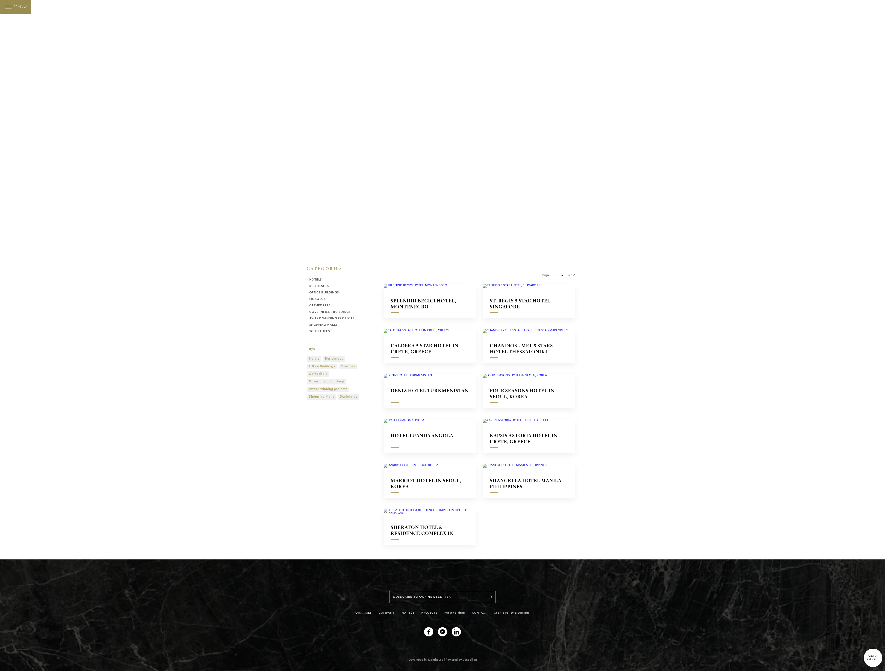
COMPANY (387, 613)
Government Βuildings (327, 381)
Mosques (348, 366)
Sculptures (348, 396)
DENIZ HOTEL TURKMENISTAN (430, 391)
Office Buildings (322, 366)
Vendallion (470, 660)
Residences (334, 358)
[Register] (490, 597)
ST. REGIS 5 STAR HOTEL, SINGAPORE (521, 304)
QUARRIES (363, 613)
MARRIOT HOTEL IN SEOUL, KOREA (426, 484)
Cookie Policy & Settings (511, 613)
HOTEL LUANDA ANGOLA (422, 436)
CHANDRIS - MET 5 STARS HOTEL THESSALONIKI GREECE (521, 349)
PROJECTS (429, 613)
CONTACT (479, 613)
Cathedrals (318, 373)
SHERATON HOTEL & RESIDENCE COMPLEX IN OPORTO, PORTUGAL (422, 530)
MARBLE (408, 613)
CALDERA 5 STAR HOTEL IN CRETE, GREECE (424, 349)
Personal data (454, 613)
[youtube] (442, 631)
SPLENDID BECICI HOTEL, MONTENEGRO (423, 304)
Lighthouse (435, 660)
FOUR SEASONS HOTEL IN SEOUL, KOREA (522, 394)
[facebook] (428, 631)
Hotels (314, 358)
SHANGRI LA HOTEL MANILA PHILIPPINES (525, 484)
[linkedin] (456, 631)
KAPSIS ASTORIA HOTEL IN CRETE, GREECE (524, 439)
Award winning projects (328, 389)
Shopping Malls (321, 396)
